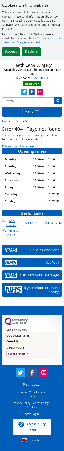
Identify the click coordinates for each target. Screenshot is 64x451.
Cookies (32, 407)
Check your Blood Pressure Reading (37, 289)
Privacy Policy (21, 403)
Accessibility (41, 403)
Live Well (52, 262)
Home (6, 121)
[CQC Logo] (16, 324)
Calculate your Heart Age (39, 275)
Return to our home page (18, 146)
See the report (16, 353)
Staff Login (32, 414)
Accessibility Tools (36, 427)
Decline (31, 51)
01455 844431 (39, 78)
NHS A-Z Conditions (43, 250)
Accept (11, 51)
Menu (29, 111)
